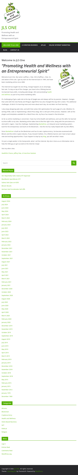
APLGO (43, 45)
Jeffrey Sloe (17, 153)
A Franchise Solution (29, 153)
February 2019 (6, 359)
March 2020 (6, 316)
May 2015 (5, 380)
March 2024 (6, 218)
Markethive (42, 124)
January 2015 (6, 386)
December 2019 (7, 326)
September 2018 (7, 376)
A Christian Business (30, 45)
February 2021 (6, 282)
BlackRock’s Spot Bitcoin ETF (11, 179)
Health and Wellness (9, 418)
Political (4, 428)
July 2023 (5, 228)
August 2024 (6, 201)
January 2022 (6, 245)
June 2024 (5, 208)
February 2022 (6, 241)
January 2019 (6, 363)
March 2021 (6, 279)
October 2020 (6, 292)
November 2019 (7, 329)
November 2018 (7, 369)
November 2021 (7, 252)
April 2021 (5, 275)
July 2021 (5, 265)
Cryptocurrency (7, 415)
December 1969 (7, 396)
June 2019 (5, 346)
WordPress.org (7, 454)
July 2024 (5, 204)
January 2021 (6, 285)
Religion (4, 432)
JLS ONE (9, 27)
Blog (5, 50)
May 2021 (5, 272)
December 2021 (7, 248)
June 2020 (5, 305)
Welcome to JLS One (11, 45)
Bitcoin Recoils (6, 186)
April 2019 (5, 353)
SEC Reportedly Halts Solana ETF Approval (16, 176)
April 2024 (5, 215)
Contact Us (14, 50)
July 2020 (5, 302)
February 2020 (6, 319)
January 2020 (6, 322)
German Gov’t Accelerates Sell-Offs (13, 189)
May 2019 (5, 349)
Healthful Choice (7, 153)
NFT (3, 425)
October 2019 (6, 332)
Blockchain (5, 412)
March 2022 (6, 238)
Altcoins (4, 408)
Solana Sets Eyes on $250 (10, 182)
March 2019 (6, 356)
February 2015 (6, 383)
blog (44, 136)
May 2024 (5, 211)
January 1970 (6, 393)
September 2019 (7, 336)
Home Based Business (9, 422)
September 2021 (7, 258)
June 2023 (5, 231)
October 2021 (6, 255)
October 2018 (6, 373)
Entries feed (6, 447)
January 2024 (6, 225)
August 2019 (6, 339)
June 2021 (5, 268)
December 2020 (7, 289)
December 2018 (7, 366)
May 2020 (5, 309)
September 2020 (7, 295)
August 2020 (6, 299)
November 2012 (7, 390)
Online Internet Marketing (59, 45)
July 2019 (5, 342)
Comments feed (7, 451)
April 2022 (5, 235)
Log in (4, 444)
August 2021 (6, 262)
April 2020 (5, 312)
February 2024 (6, 221)
